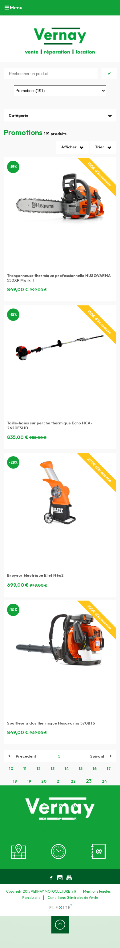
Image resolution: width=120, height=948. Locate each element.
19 (29, 781)
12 (39, 768)
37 (89, 805)
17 (109, 768)
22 (73, 781)
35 (60, 805)
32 (16, 805)
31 (105, 793)
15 (80, 768)
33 (30, 805)
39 (15, 818)
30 (90, 793)
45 (104, 818)
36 (74, 805)
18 (15, 781)
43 (74, 818)
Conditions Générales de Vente (73, 897)
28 (60, 793)
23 (89, 781)
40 (30, 818)
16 (95, 768)
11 (24, 768)
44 (89, 818)
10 (11, 768)
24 (104, 781)
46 (44, 830)
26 (30, 793)
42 (59, 818)
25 (15, 793)
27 (45, 793)
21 (59, 781)
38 (104, 805)
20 (43, 781)
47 (60, 830)
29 (75, 793)
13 (52, 768)
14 (67, 768)
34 (45, 805)
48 (74, 830)
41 (45, 818)
